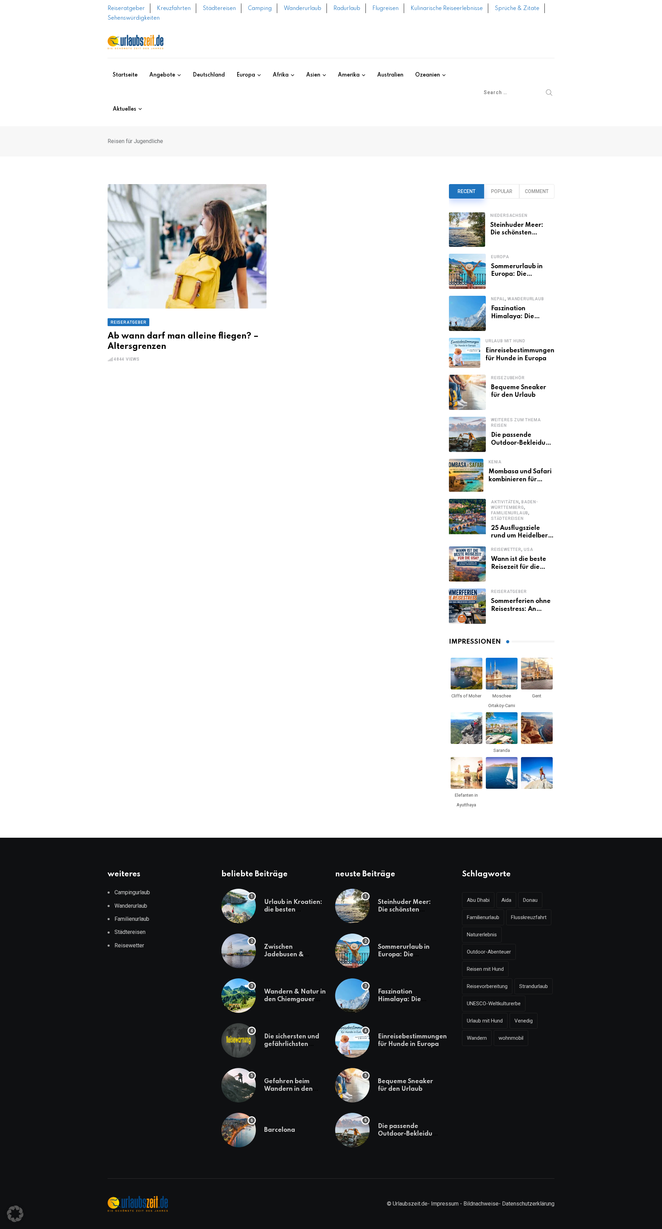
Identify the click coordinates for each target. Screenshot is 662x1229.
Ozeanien (427, 75)
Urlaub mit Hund (505, 341)
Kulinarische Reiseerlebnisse (447, 8)
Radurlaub (346, 8)
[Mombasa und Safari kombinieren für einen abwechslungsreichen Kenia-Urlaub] (466, 475)
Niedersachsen (508, 215)
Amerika (349, 75)
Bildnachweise (481, 1203)
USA (528, 549)
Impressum (445, 1203)
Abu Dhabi (478, 900)
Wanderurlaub (302, 8)
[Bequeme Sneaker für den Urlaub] (467, 392)
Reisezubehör (508, 377)
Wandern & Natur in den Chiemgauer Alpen (295, 999)
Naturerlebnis (482, 934)
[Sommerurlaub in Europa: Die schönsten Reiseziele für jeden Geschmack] (467, 271)
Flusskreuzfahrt (528, 917)
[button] (15, 1214)
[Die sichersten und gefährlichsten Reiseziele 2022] (238, 1040)
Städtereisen (219, 8)
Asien (313, 75)
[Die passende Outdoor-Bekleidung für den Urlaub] (467, 434)
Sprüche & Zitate (517, 8)
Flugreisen (385, 8)
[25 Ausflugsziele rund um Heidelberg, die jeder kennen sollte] (467, 519)
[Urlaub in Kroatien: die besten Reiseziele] (238, 906)
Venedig (523, 1021)
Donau (530, 900)
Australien (390, 75)
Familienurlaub (509, 513)
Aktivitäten (505, 502)
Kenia (495, 462)
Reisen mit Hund (485, 969)
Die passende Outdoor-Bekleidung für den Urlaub (522, 443)
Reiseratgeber (126, 8)
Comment (537, 191)
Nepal (498, 298)
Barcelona (279, 1130)
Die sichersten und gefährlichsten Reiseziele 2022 (291, 1044)
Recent (466, 191)
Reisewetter (506, 549)
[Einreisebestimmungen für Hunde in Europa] (464, 353)
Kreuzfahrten (174, 8)
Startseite (125, 75)
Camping (260, 8)
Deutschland (209, 75)
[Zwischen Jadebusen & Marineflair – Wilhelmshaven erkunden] (238, 951)
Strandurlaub (533, 986)
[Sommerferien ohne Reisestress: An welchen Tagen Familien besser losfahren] (467, 606)
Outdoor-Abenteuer (489, 952)
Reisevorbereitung (487, 986)
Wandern (477, 1038)
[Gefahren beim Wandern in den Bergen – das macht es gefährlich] (238, 1085)
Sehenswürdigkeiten (134, 18)
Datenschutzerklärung (528, 1203)
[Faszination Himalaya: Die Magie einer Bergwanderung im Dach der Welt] (467, 313)
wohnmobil (511, 1038)
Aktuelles (124, 109)
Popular (501, 191)
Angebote (162, 75)
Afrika (281, 75)
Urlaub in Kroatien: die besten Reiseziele (293, 910)
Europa (246, 75)
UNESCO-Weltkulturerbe (494, 1003)
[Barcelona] (238, 1130)
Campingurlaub (132, 892)
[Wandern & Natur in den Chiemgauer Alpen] (238, 995)
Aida (506, 900)
